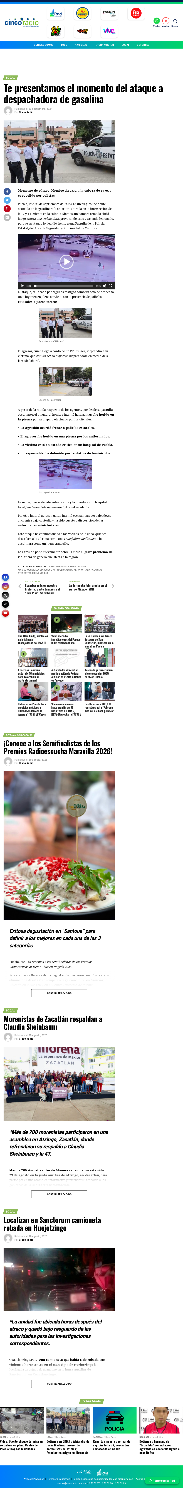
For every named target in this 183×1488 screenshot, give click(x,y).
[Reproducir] (22, 286)
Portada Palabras (91, 570)
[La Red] (55, 13)
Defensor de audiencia (58, 1479)
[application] (66, 261)
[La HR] (136, 13)
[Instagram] (5, 586)
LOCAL (126, 45)
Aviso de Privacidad (34, 1479)
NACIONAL (81, 45)
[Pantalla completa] (110, 286)
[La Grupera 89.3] (83, 13)
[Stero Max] (82, 31)
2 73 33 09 (120, 1483)
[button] (66, 262)
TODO (64, 45)
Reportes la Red (163, 1480)
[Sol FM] (55, 31)
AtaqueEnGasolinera (63, 567)
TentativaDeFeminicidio (33, 573)
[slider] (63, 286)
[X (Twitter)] (5, 595)
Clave (82, 567)
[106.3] (109, 31)
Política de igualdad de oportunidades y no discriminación (103, 1479)
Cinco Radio (26, 112)
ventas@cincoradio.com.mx (71, 1483)
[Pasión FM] (109, 13)
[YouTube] (5, 613)
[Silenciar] (104, 286)
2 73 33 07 (94, 1483)
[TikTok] (5, 604)
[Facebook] (5, 577)
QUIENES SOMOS (43, 45)
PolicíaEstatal (67, 570)
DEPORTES (143, 45)
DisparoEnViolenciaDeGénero (37, 570)
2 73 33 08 (107, 1483)
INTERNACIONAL (105, 45)
